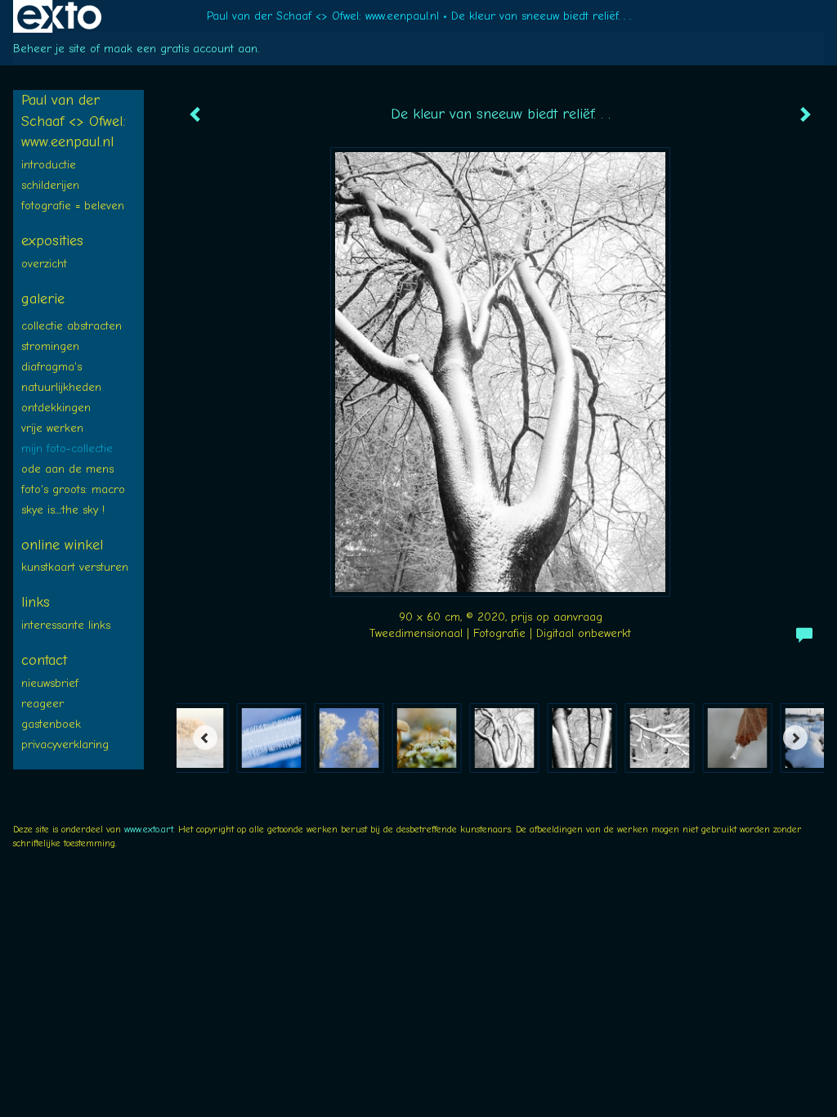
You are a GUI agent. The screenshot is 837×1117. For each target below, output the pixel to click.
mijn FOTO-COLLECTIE (67, 448)
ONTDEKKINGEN (56, 408)
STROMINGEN (50, 346)
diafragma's (51, 367)
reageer (42, 704)
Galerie (43, 298)
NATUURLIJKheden (61, 387)
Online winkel (62, 545)
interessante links (65, 625)
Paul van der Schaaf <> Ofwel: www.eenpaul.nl (323, 16)
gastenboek (51, 724)
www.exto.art (148, 829)
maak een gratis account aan (180, 49)
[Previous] (205, 737)
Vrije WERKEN (52, 428)
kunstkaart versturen (74, 567)
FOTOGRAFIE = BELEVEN (72, 206)
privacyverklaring (65, 744)
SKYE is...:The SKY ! (63, 510)
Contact (44, 660)
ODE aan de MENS (67, 469)
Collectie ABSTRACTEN (71, 326)
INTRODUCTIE (48, 165)
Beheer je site (49, 49)
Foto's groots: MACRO (73, 489)
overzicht (44, 264)
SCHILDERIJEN (50, 185)
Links (35, 602)
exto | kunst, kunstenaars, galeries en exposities (59, 16)
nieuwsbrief (49, 683)
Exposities (52, 240)
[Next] (795, 737)
